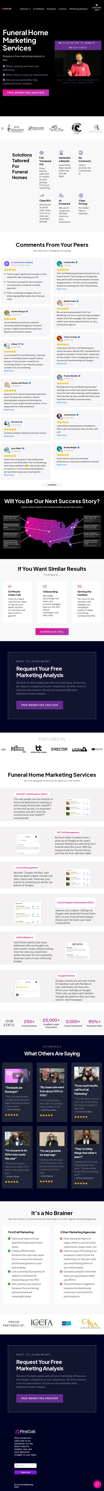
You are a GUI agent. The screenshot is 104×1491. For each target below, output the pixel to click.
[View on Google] (59, 263)
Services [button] (24, 9)
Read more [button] (62, 288)
